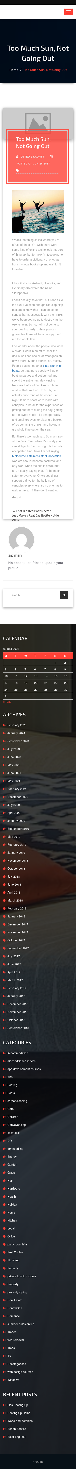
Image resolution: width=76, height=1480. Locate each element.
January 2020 (16, 821)
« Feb (7, 702)
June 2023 (14, 757)
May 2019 (13, 837)
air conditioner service (21, 1061)
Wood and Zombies (20, 1421)
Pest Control (15, 1252)
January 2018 (16, 916)
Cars (10, 1109)
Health (11, 1196)
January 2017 (16, 996)
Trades (11, 1332)
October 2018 (16, 868)
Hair (10, 1180)
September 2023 (18, 741)
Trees (11, 1348)
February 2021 (17, 789)
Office (11, 1236)
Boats (11, 1093)
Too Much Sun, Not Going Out (45, 70)
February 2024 (17, 725)
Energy (12, 1156)
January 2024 (16, 733)
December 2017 (17, 924)
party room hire (17, 1244)
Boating (12, 1085)
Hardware (13, 1188)
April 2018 (13, 892)
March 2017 (15, 980)
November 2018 (17, 860)
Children (12, 1117)
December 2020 (17, 797)
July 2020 (13, 805)
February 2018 (17, 908)
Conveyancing (16, 1125)
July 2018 (13, 876)
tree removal (15, 1340)
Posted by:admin (31, 156)
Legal (11, 1228)
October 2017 (16, 940)
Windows (13, 1380)
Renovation (14, 1308)
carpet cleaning (17, 1101)
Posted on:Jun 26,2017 (33, 163)
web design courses (20, 1372)
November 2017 (17, 932)
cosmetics (13, 1133)
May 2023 (13, 765)
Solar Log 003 (16, 1437)
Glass (11, 1172)
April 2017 (13, 972)
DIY (9, 1141)
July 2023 (13, 749)
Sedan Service (16, 1429)
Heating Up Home (18, 1413)
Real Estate (14, 1300)
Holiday (12, 1204)
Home (14, 70)
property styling (17, 1292)
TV (9, 1356)
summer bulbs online (20, 1324)
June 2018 (14, 884)
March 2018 (15, 900)
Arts (10, 1077)
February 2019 (17, 844)
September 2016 (18, 1028)
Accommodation (17, 1053)
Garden (12, 1164)
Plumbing (13, 1260)
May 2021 (13, 781)
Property (12, 1284)
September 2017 (18, 948)
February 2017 (17, 988)
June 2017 (14, 964)
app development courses (24, 1069)
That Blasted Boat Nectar (31, 511)
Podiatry (12, 1268)
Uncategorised (16, 1364)
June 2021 (14, 773)
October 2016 (16, 1020)
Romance (13, 1316)
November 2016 (17, 1012)
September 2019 (18, 829)
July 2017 (13, 956)
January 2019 (16, 852)
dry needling (15, 1149)
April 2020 (13, 813)
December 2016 (17, 1004)
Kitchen (12, 1220)
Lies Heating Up (17, 1405)
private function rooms (21, 1276)
